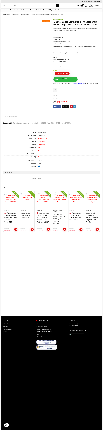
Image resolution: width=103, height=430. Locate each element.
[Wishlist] (91, 5)
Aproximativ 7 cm (42, 138)
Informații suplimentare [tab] (11, 116)
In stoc (40, 154)
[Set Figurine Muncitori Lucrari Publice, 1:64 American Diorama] (59, 201)
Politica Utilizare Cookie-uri (44, 329)
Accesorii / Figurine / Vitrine (51, 10)
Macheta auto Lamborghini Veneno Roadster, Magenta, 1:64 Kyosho (92, 217)
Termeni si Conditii (42, 326)
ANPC (38, 334)
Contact (38, 10)
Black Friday (24, 10)
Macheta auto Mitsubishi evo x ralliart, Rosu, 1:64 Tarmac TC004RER (10, 217)
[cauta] (57, 5)
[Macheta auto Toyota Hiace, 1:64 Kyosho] (27, 201)
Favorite (6, 326)
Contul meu (7, 324)
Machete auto (14, 10)
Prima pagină (6, 14)
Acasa (6, 10)
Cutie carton (41, 157)
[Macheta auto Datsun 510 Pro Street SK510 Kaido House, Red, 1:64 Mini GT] (43, 201)
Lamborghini (64, 101)
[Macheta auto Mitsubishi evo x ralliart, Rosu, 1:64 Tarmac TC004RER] (10, 201)
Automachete (41, 141)
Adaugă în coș (62, 73)
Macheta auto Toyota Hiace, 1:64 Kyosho (26, 215)
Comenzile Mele (8, 329)
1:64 (39, 151)
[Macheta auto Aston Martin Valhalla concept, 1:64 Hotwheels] (75, 201)
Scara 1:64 (15, 14)
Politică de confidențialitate (44, 331)
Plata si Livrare (41, 336)
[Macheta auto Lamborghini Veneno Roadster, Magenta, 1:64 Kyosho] (92, 201)
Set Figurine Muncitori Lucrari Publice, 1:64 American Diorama (59, 218)
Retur (32, 10)
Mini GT (55, 95)
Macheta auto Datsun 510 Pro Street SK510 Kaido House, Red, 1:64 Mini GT (43, 217)
